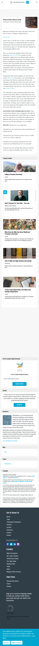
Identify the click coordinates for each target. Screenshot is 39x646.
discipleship (7, 463)
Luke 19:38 (6, 37)
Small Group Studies (13, 558)
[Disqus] (19, 333)
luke (5, 452)
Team (8, 519)
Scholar (9, 586)
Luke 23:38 (10, 88)
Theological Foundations (14, 522)
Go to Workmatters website (10, 441)
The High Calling (11, 561)
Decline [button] (6, 642)
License (9, 527)
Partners (9, 525)
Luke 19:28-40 (13, 55)
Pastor (9, 584)
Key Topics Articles (12, 556)
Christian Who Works (13, 581)
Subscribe (19, 384)
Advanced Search (11, 540)
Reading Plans (11, 564)
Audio (8, 569)
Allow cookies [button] (16, 642)
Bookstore (10, 530)
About (5, 6)
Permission (15, 477)
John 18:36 (11, 78)
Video (8, 566)
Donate (5, 9)
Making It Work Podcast (14, 572)
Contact (9, 532)
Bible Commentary (12, 553)
